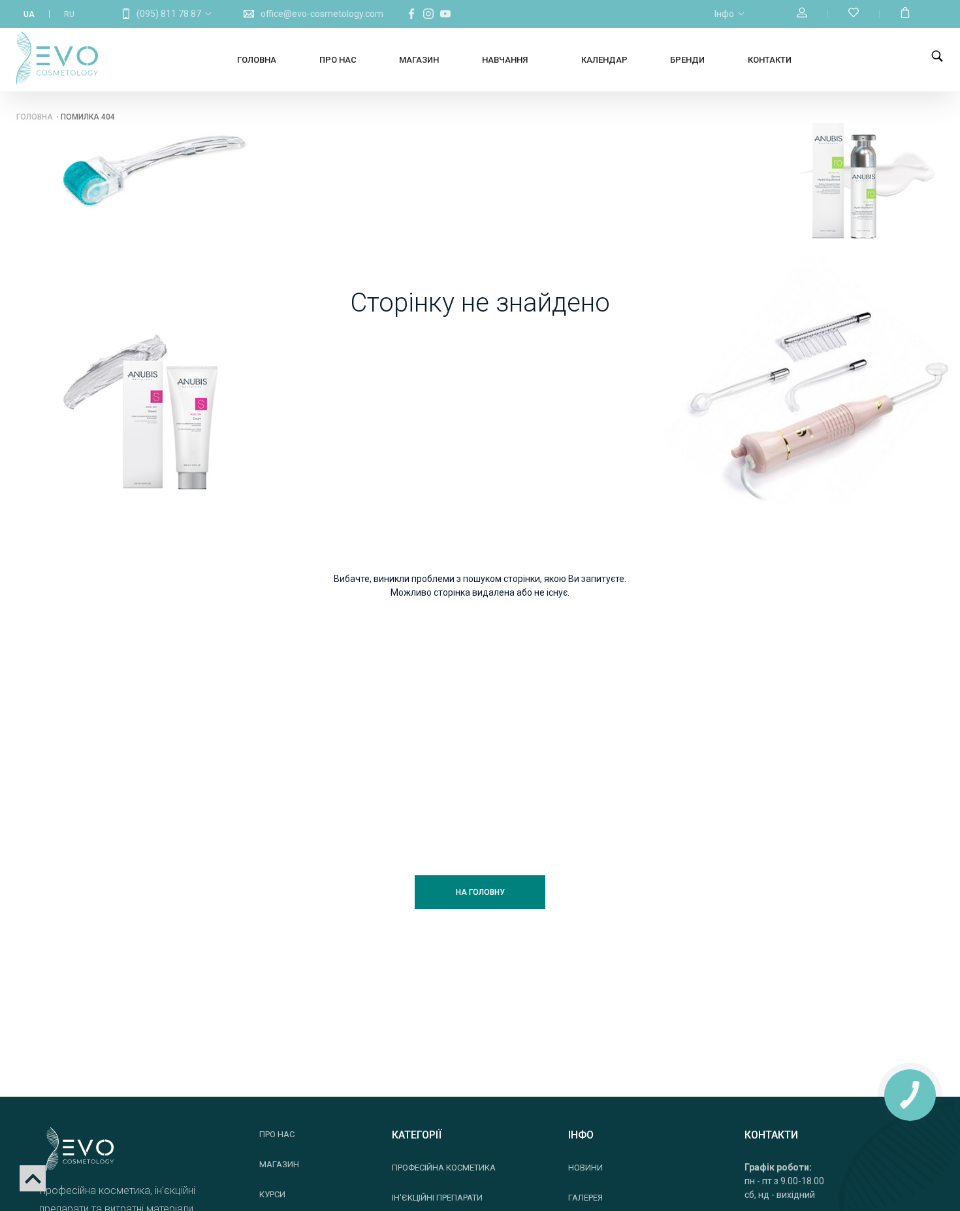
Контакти (770, 60)
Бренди (687, 60)
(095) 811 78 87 (168, 13)
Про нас (338, 60)
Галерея (585, 1198)
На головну (480, 892)
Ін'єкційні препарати (437, 1198)
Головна (256, 60)
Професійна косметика (444, 1167)
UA (29, 14)
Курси (272, 1194)
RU (69, 14)
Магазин (419, 60)
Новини (585, 1167)
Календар (604, 60)
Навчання (505, 60)
